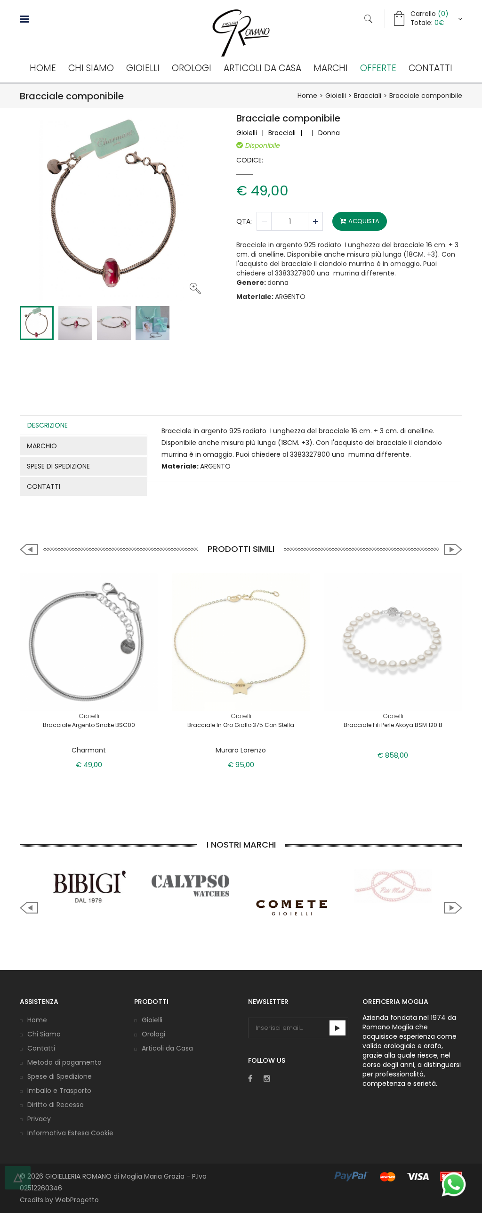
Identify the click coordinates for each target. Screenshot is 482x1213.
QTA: (244, 221)
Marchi (330, 68)
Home (43, 68)
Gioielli (143, 68)
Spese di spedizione (58, 466)
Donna (329, 132)
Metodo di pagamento (64, 1062)
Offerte (378, 68)
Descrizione (47, 425)
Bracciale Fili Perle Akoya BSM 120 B (393, 725)
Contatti (430, 68)
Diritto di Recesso (55, 1104)
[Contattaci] (454, 1184)
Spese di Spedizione (59, 1076)
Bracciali (367, 95)
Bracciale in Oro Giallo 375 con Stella (240, 725)
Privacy (39, 1119)
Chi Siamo (91, 68)
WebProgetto (77, 1200)
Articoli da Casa (262, 68)
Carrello (429, 13)
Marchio (42, 446)
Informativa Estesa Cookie (70, 1133)
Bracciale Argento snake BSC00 (89, 725)
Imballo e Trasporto (59, 1090)
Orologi (191, 68)
